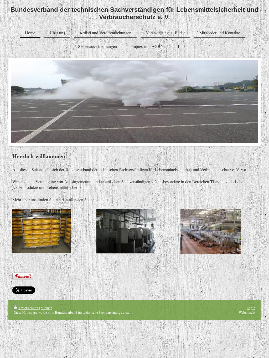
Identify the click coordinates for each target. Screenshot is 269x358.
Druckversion (28, 307)
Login (251, 307)
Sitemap (46, 307)
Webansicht (247, 312)
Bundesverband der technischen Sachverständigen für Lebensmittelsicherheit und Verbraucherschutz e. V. (134, 13)
